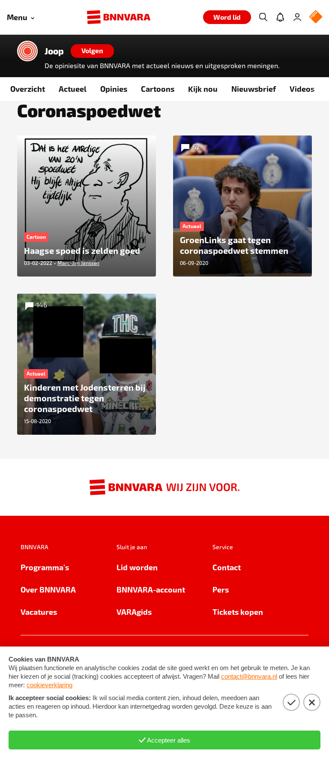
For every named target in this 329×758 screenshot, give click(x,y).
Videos (302, 88)
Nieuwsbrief (253, 88)
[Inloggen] (297, 17)
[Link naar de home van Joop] (27, 51)
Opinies (113, 88)
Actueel (73, 88)
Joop (54, 51)
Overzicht (27, 88)
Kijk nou (203, 88)
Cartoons (157, 88)
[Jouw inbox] (280, 17)
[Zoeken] (263, 17)
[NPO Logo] (315, 17)
